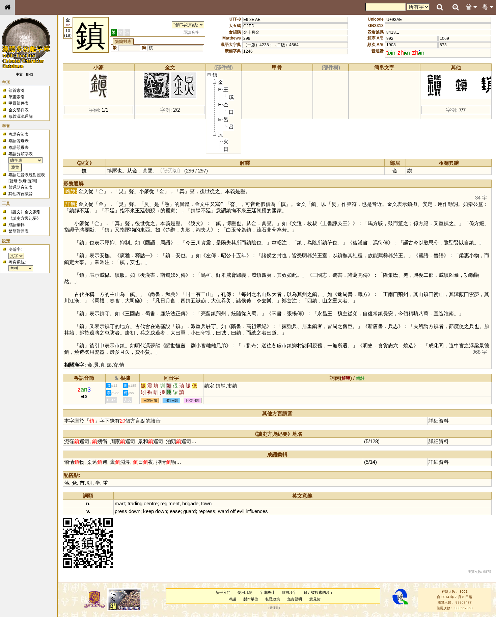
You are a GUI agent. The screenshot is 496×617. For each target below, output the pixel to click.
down (134, 511)
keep (148, 511)
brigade (190, 503)
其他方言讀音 (20, 193)
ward (223, 511)
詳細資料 (439, 421)
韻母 (23, 181)
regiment (170, 503)
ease (175, 511)
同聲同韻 (150, 400)
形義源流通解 (20, 116)
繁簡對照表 (18, 231)
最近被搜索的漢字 (318, 592)
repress (206, 511)
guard (189, 511)
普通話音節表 (20, 187)
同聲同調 (192, 400)
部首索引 (16, 90)
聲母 (13, 181)
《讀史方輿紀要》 (24, 218)
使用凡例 (245, 592)
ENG (29, 74)
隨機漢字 (289, 592)
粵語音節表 (18, 134)
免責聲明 (294, 599)
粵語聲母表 (18, 140)
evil (240, 511)
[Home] (7, 7)
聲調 (32, 181)
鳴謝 (232, 599)
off (233, 511)
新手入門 (223, 592)
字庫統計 (267, 592)
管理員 (274, 608)
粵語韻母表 (18, 147)
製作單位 (250, 599)
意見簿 (315, 599)
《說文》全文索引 (24, 212)
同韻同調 (171, 400)
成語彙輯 (16, 224)
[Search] (439, 7)
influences (257, 511)
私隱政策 (272, 599)
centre (151, 503)
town (206, 503)
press (121, 511)
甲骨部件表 (18, 103)
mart (120, 503)
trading (135, 503)
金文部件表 (18, 110)
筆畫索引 (16, 97)
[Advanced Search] (455, 7)
